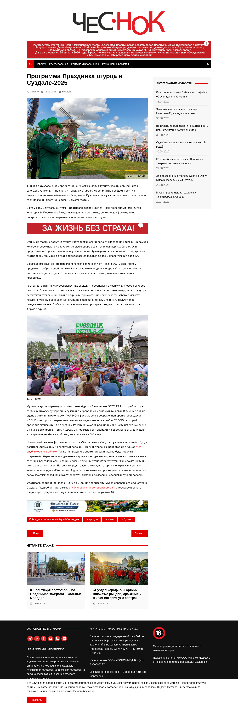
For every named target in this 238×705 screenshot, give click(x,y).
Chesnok (34, 91)
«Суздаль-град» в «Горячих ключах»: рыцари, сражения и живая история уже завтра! (117, 594)
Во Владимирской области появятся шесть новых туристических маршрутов (182, 127)
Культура (67, 91)
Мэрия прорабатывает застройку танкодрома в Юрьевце (176, 194)
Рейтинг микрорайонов (85, 64)
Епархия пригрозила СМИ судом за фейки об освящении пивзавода (181, 94)
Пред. (36, 533)
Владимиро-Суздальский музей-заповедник (55, 519)
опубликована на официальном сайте (93, 487)
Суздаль (128, 519)
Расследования (58, 64)
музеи (111, 519)
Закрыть (37, 700)
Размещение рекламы (115, 64)
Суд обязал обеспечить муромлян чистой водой (181, 144)
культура (93, 519)
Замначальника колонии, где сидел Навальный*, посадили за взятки (177, 111)
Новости (41, 64)
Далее (138, 533)
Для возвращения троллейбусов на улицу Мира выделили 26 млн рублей (181, 178)
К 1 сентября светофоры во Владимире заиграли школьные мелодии (56, 594)
